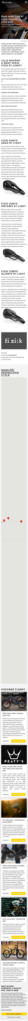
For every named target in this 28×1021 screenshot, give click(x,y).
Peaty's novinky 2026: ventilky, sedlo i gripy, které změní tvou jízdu (12, 769)
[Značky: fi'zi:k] (14, 340)
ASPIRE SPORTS (5, 24)
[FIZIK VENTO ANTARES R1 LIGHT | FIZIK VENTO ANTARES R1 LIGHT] (14, 256)
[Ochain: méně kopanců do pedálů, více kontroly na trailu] (14, 853)
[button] (21, 522)
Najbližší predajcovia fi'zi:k (10, 372)
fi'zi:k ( (8, 355)
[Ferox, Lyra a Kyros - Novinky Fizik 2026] (14, 907)
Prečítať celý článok (18, 741)
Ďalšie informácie (6, 1010)
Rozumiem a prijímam (14, 1014)
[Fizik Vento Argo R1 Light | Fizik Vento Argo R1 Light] (14, 188)
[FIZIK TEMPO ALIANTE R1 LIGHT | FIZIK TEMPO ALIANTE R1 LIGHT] (14, 317)
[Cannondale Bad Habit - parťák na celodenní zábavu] (14, 951)
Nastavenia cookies (14, 1017)
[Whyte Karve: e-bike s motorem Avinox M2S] (14, 701)
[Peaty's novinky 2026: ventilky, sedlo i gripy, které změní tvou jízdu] (14, 754)
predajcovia (13, 355)
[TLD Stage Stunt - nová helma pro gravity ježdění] (14, 808)
